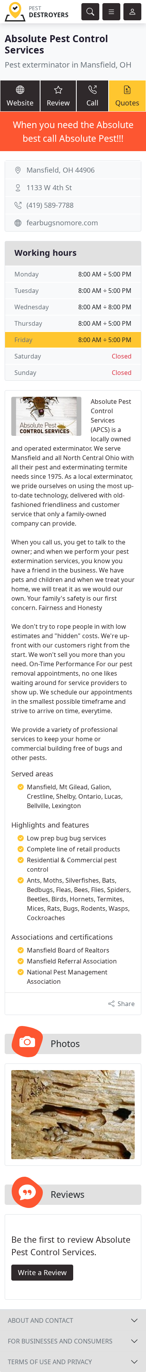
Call (92, 102)
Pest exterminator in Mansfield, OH (68, 64)
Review (58, 102)
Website (20, 102)
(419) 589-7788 (50, 205)
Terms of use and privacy (50, 1362)
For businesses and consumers (60, 1341)
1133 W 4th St (49, 187)
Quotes (127, 102)
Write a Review (42, 1272)
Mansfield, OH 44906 (60, 170)
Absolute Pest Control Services (56, 44)
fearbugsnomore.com (62, 222)
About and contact (40, 1320)
